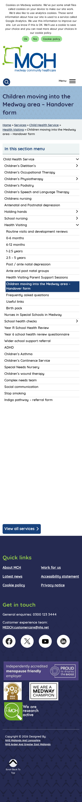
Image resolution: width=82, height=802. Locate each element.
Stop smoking (15, 393)
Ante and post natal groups (27, 271)
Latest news (12, 576)
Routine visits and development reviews (37, 231)
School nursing (15, 218)
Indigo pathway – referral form (28, 400)
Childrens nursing (17, 198)
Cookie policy (51, 38)
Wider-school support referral (27, 341)
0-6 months (15, 238)
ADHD (9, 347)
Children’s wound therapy (24, 374)
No (35, 38)
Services (20, 125)
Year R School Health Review (26, 328)
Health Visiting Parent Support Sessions (37, 277)
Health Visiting (13, 129)
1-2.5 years (14, 251)
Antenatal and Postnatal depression (32, 205)
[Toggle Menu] (72, 81)
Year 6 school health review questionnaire (36, 334)
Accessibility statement (60, 576)
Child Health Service (44, 125)
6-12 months (15, 245)
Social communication (21, 387)
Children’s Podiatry (19, 185)
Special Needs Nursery (21, 367)
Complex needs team (20, 380)
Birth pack (14, 308)
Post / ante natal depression (28, 264)
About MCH (12, 568)
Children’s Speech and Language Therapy (36, 192)
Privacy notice (53, 585)
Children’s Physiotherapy (23, 179)
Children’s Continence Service (27, 360)
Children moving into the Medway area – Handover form (38, 286)
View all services (19, 529)
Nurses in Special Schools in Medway (33, 315)
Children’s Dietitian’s (20, 166)
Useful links (15, 302)
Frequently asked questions (27, 295)
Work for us (51, 568)
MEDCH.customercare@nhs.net (26, 627)
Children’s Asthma (18, 354)
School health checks (20, 321)
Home (7, 125)
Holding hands (15, 212)
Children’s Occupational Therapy (29, 172)
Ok (25, 38)
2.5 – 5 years (16, 258)
